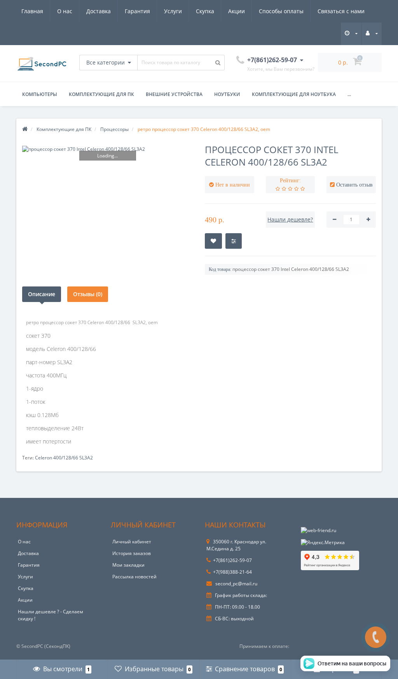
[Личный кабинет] (372, 33)
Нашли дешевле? (290, 219)
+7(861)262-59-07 (232, 560)
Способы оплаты (281, 11)
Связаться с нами (341, 11)
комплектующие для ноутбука (294, 94)
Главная (32, 11)
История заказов (131, 553)
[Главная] (25, 129)
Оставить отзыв (354, 185)
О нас (64, 11)
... (349, 94)
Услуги (173, 11)
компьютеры (39, 94)
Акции (236, 11)
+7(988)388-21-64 (232, 572)
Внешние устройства (174, 94)
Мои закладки (128, 565)
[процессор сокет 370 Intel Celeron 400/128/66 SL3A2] (107, 149)
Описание (41, 294)
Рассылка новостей (134, 576)
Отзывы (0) (87, 294)
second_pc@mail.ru (235, 583)
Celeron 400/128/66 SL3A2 (64, 457)
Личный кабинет (131, 541)
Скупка (205, 11)
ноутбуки (227, 94)
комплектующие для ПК (101, 94)
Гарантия (137, 11)
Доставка (98, 11)
